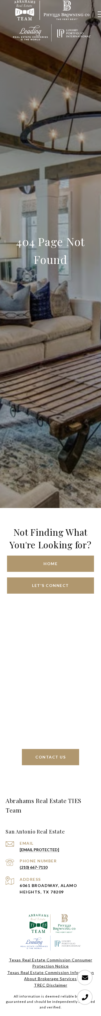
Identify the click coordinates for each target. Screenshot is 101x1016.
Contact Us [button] (50, 757)
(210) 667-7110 (33, 867)
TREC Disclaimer (50, 985)
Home (50, 563)
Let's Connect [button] (50, 585)
